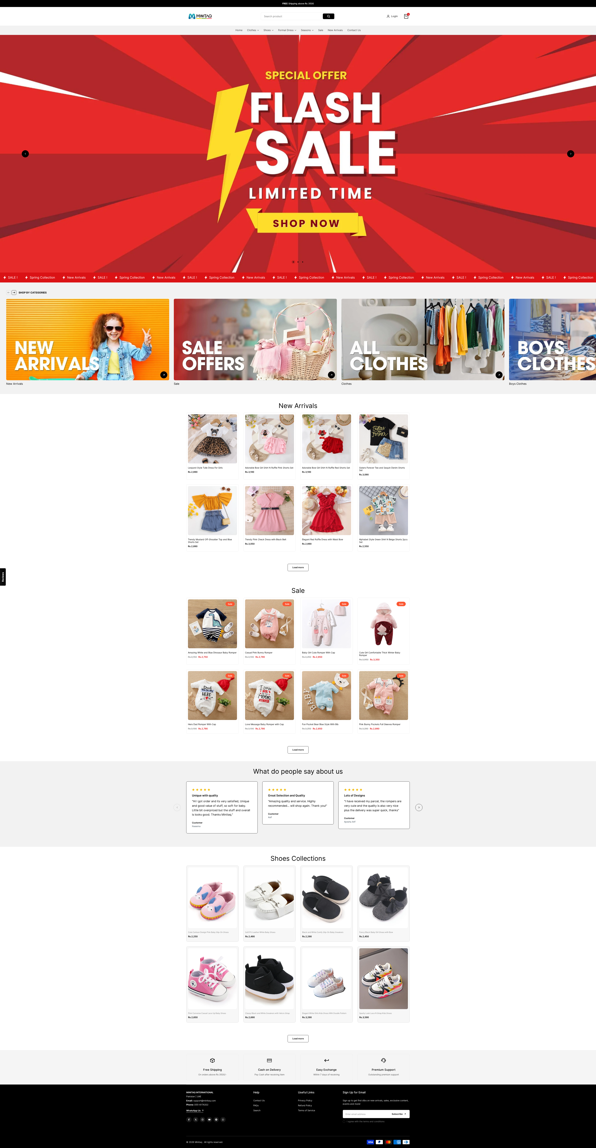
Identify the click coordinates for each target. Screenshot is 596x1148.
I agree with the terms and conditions (365, 1121)
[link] (298, 154)
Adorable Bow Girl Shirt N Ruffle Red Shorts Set (326, 468)
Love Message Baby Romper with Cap (264, 724)
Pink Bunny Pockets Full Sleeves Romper (379, 724)
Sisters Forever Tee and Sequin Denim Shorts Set (382, 469)
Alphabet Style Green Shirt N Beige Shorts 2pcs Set (383, 540)
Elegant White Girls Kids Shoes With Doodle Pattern (324, 1013)
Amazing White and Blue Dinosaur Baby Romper (212, 652)
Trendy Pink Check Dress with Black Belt (265, 539)
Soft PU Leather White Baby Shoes (260, 932)
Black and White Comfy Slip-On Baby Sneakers (322, 932)
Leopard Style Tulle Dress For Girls (205, 468)
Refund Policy (305, 1105)
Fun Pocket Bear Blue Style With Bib (320, 724)
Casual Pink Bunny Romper (258, 652)
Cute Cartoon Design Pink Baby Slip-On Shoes (208, 932)
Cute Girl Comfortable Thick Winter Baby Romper (379, 653)
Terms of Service (306, 1110)
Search (256, 1110)
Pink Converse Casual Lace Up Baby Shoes (207, 1013)
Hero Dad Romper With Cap (202, 724)
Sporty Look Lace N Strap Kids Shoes (375, 1013)
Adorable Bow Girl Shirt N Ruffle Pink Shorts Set (269, 468)
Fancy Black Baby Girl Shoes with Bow (376, 932)
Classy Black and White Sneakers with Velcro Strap (267, 1013)
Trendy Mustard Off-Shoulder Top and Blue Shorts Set (210, 540)
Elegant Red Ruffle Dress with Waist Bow (322, 539)
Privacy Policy (305, 1100)
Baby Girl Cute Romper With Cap (318, 652)
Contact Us (259, 1100)
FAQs (256, 1105)
